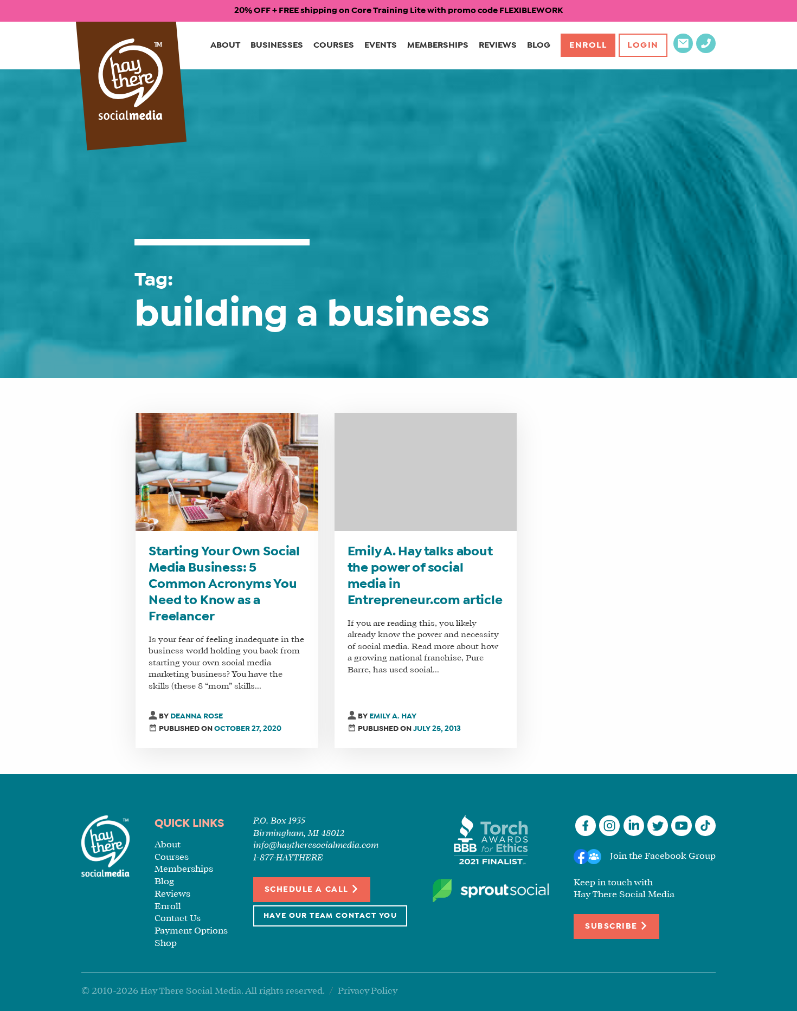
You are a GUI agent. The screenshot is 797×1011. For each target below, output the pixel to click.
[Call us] (706, 50)
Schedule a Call (308, 889)
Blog (538, 45)
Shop (166, 943)
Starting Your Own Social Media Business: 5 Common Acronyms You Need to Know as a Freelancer (224, 585)
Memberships (437, 45)
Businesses (276, 45)
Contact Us (178, 919)
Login (643, 45)
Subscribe (612, 926)
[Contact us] (683, 50)
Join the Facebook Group (663, 856)
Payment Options (191, 931)
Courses (333, 45)
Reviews (498, 45)
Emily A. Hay (392, 717)
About (225, 45)
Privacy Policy (367, 991)
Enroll (588, 45)
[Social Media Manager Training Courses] (131, 80)
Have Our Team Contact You (330, 916)
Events (380, 45)
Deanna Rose (196, 717)
